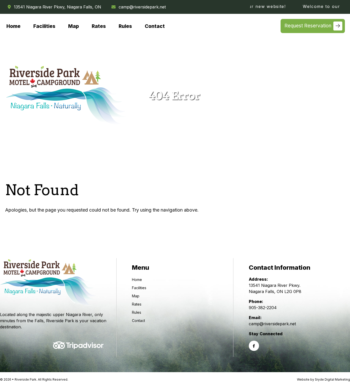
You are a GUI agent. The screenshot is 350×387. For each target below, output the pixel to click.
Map (73, 26)
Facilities (44, 26)
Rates (99, 26)
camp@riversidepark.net (142, 6)
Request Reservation (307, 26)
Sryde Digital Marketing (332, 379)
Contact (155, 26)
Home (13, 26)
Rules (125, 26)
